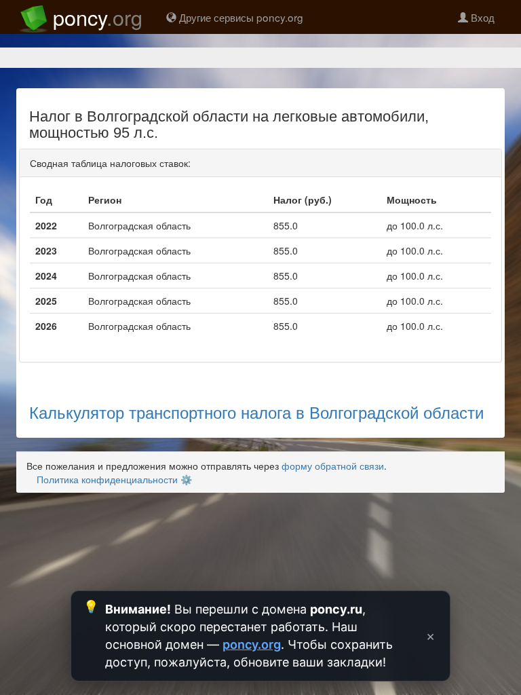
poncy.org (252, 644)
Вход (481, 17)
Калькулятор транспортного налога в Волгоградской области (256, 412)
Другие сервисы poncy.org (239, 17)
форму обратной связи (333, 465)
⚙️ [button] (186, 479)
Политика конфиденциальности (107, 479)
